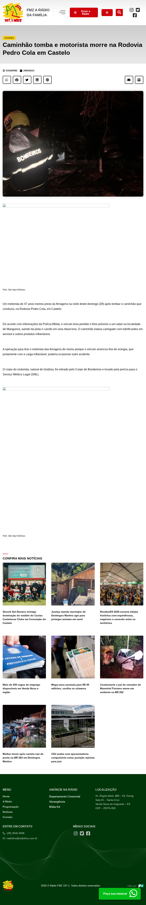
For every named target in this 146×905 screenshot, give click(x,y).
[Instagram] (131, 9)
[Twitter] (137, 9)
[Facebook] (134, 15)
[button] (119, 12)
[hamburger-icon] (62, 12)
